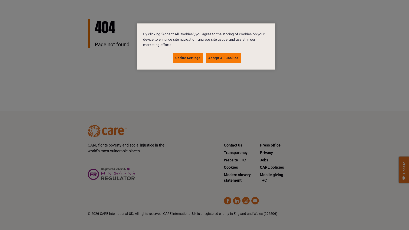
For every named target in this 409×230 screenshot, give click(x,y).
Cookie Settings (187, 58)
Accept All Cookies (223, 58)
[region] (206, 46)
